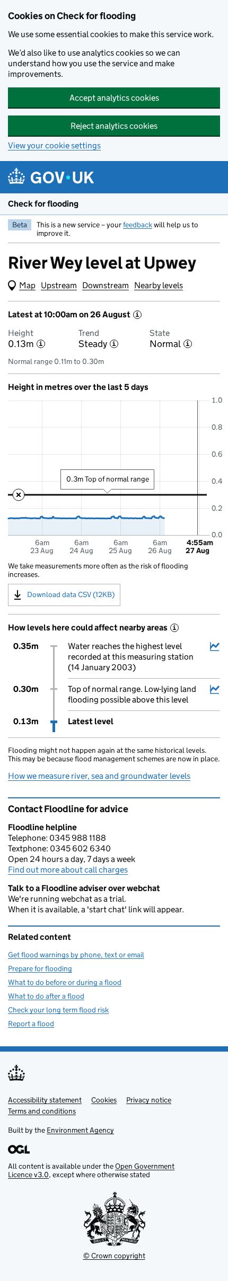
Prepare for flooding (40, 968)
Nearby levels (158, 285)
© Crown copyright (114, 1255)
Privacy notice (148, 1100)
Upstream (59, 285)
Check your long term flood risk (58, 1010)
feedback (137, 224)
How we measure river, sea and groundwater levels (99, 776)
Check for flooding (43, 204)
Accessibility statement (45, 1100)
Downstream (105, 285)
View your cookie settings (54, 145)
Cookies (104, 1100)
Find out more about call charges (68, 870)
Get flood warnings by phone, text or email (76, 954)
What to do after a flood (46, 996)
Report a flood (31, 1023)
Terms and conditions (42, 1111)
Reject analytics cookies (114, 126)
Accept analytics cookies (114, 98)
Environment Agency (80, 1130)
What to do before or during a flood (64, 982)
